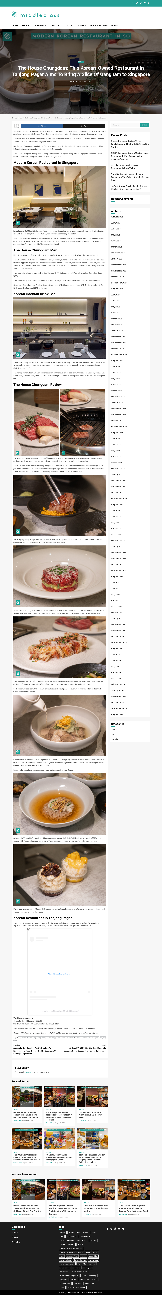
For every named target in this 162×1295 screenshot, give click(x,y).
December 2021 (118, 552)
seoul (84, 1276)
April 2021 (116, 600)
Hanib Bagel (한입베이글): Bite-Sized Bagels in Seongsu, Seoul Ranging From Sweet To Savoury (85, 1048)
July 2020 (115, 654)
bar (78, 1232)
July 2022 (115, 510)
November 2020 (118, 630)
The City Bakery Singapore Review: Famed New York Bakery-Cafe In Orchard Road (27, 1138)
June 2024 (116, 372)
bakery (71, 1232)
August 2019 (117, 714)
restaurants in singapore (90, 1038)
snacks (73, 1279)
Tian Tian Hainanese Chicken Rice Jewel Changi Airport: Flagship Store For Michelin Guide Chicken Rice (92, 1138)
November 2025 (118, 270)
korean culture (65, 1260)
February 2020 (118, 684)
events (80, 1244)
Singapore (39, 25)
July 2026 (115, 223)
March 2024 (116, 390)
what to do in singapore (76, 1287)
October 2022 (117, 492)
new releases (65, 1268)
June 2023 (116, 444)
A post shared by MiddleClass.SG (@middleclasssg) (59, 1011)
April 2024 (116, 384)
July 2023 (115, 438)
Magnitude (86, 1292)
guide (95, 1252)
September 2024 (119, 354)
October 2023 (117, 420)
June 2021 (116, 588)
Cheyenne (82, 1120)
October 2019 (117, 702)
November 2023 (118, 414)
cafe (61, 1236)
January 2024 (117, 402)
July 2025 (115, 294)
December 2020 (118, 624)
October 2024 (117, 348)
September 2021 (119, 570)
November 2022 (118, 486)
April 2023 (116, 456)
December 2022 (118, 480)
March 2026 (116, 246)
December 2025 (118, 264)
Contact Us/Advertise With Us (104, 25)
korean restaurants (73, 1038)
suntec (94, 1279)
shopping (92, 1276)
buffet (85, 1232)
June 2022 (116, 516)
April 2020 (116, 672)
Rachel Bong (50, 1123)
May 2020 (115, 666)
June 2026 (116, 228)
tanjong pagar (65, 1283)
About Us (26, 25)
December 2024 (118, 336)
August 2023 (117, 432)
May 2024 (115, 378)
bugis (94, 1232)
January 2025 (117, 330)
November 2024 (118, 342)
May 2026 (115, 235)
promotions (64, 1272)
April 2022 (116, 528)
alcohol (62, 1232)
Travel (67, 25)
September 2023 (119, 426)
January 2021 (117, 618)
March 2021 (116, 606)
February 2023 (118, 468)
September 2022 (119, 498)
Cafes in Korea (85, 1236)
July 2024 (115, 366)
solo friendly (84, 1279)
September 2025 (119, 282)
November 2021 (118, 558)
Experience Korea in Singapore (29, 1038)
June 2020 (116, 660)
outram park (87, 1268)
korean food (61, 1038)
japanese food (72, 1256)
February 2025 (118, 324)
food (43, 1038)
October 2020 (117, 636)
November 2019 (118, 696)
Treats (54, 25)
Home (15, 25)
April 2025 (116, 312)
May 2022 (115, 522)
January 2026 (117, 258)
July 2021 (115, 582)
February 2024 (118, 396)
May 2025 (115, 306)
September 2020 (119, 642)
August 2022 (117, 504)
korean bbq (51, 1038)
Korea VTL (82, 1264)
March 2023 (116, 462)
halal (61, 1256)
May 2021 (115, 594)
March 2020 (116, 678)
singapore (63, 1279)
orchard (76, 1268)
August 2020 (117, 648)
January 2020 (117, 690)
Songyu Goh (74, 81)
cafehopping (71, 1236)
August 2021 (117, 576)
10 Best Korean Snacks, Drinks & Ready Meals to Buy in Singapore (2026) (59, 1138)
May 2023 (115, 450)
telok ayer (77, 1283)
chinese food (82, 1240)
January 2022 (117, 546)
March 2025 (116, 318)
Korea (83, 1256)
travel (62, 1287)
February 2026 (118, 252)
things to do (89, 1283)
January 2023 (117, 474)
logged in (29, 1072)
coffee (62, 1244)
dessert (71, 1244)
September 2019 (119, 708)
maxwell (92, 1264)
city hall (93, 1240)
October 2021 (117, 564)
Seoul (68, 138)
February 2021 (118, 612)
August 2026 (117, 216)
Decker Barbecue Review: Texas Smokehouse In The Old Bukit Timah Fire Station (27, 1096)
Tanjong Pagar (40, 134)
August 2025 (117, 288)
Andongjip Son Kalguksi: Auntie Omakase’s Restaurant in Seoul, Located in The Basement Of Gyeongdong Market (35, 1049)
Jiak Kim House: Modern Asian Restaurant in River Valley (92, 1096)
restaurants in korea (79, 1272)
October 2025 (117, 276)
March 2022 (116, 534)
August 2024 (117, 360)
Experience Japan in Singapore (71, 1248)
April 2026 (116, 240)
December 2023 (118, 408)
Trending (81, 25)
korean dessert (80, 1260)
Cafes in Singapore (67, 1240)
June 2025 (116, 300)
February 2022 (118, 540)
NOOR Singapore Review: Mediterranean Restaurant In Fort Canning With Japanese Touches (59, 1096)
